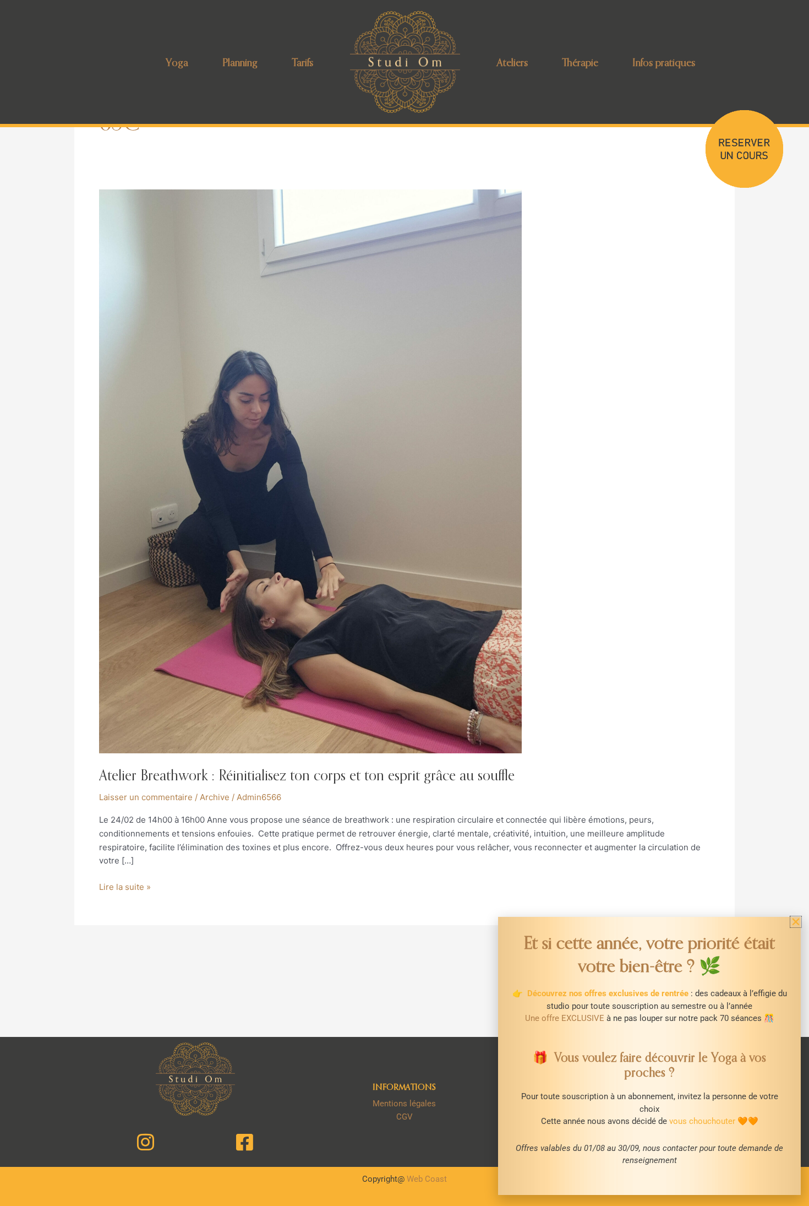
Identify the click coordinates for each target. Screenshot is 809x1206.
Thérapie (580, 62)
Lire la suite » (125, 886)
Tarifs (302, 62)
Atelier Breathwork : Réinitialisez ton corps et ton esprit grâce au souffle (307, 775)
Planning (240, 62)
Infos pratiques (663, 62)
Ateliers (512, 62)
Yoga (177, 62)
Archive (214, 797)
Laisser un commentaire (146, 797)
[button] (796, 922)
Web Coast (427, 1179)
